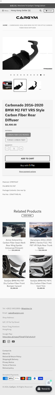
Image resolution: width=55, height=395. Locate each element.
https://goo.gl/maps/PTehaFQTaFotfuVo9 (19, 337)
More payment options (27, 171)
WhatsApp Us (26, 308)
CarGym (12, 387)
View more (27, 215)
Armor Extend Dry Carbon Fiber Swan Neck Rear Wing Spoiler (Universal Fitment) (14, 244)
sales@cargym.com (16, 313)
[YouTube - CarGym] (13, 341)
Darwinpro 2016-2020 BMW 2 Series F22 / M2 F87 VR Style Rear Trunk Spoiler (41, 244)
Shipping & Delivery (10, 359)
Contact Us (7, 351)
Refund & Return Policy (12, 356)
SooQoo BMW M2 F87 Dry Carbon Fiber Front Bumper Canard (14, 283)
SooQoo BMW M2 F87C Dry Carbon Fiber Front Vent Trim (41, 283)
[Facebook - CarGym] (4, 341)
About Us (6, 353)
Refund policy (8, 368)
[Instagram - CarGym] (8, 341)
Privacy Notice (8, 362)
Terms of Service (9, 365)
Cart (50, 11)
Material (8, 130)
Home (5, 25)
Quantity (8, 145)
